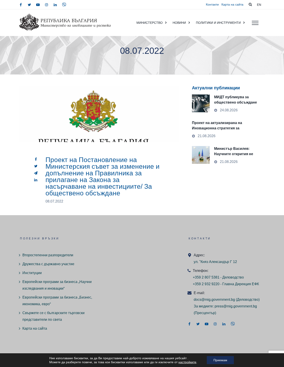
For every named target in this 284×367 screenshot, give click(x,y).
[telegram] (35, 173)
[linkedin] (55, 4)
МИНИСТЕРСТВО (149, 22)
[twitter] (29, 4)
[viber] (64, 5)
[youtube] (38, 4)
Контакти (212, 4)
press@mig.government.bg (236, 306)
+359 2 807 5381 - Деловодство (218, 277)
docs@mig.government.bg (214, 299)
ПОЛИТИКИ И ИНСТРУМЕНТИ (218, 22)
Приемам (220, 360)
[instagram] (46, 4)
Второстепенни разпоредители (47, 255)
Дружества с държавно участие (48, 264)
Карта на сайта (232, 4)
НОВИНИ (179, 22)
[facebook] (20, 4)
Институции (32, 273)
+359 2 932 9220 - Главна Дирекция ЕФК (226, 284)
